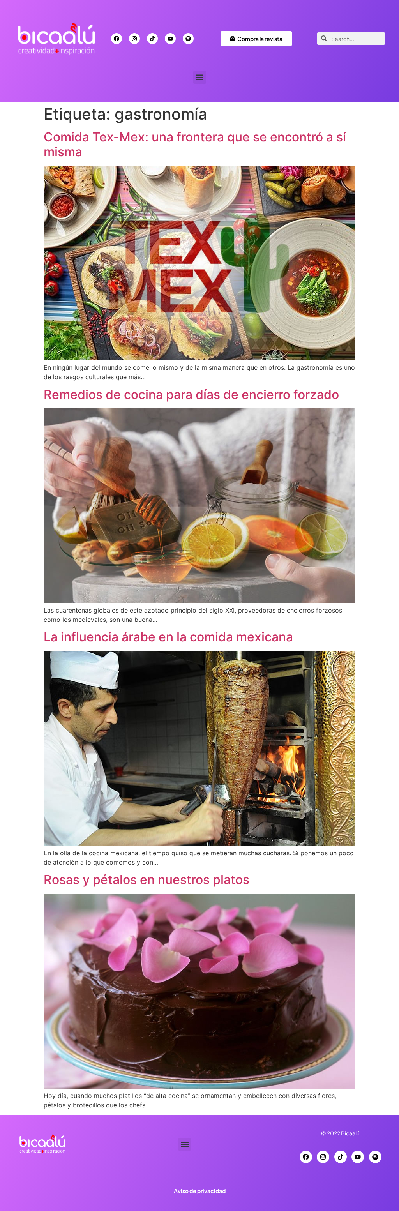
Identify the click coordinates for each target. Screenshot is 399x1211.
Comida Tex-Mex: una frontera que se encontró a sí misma (195, 144)
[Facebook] (116, 38)
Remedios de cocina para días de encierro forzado (191, 394)
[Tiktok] (152, 38)
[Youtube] (170, 38)
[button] (199, 77)
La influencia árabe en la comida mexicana (168, 636)
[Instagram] (134, 38)
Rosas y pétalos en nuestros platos (146, 879)
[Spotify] (188, 38)
